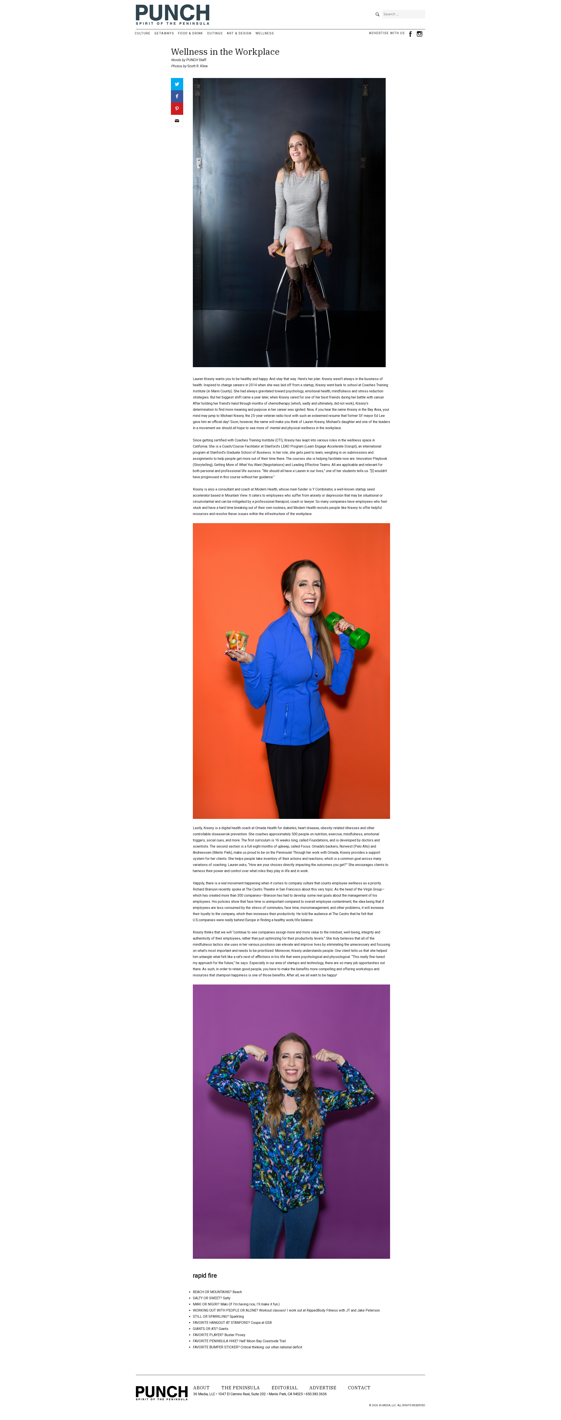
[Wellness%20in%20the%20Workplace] (177, 121)
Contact (359, 1388)
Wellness (265, 33)
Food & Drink (190, 33)
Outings (215, 33)
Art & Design (239, 33)
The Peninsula (240, 1388)
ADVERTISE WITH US (387, 33)
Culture (143, 33)
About (201, 1388)
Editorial (285, 1388)
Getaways (164, 33)
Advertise (322, 1388)
